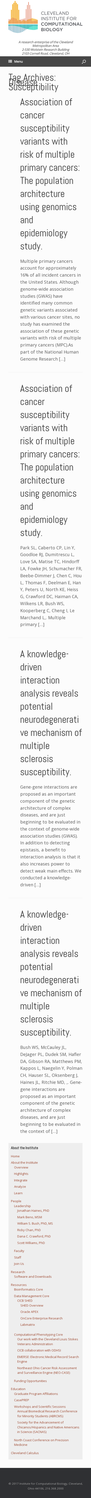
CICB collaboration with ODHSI (39, 1350)
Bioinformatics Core (28, 1289)
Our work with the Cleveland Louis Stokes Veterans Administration (47, 1341)
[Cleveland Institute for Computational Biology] (45, 17)
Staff (17, 1257)
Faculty (19, 1251)
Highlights (21, 1173)
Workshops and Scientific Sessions (40, 1406)
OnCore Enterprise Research (41, 1318)
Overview (21, 1167)
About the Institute (24, 1162)
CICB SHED (25, 1300)
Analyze (20, 1186)
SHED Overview (31, 1305)
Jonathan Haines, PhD (33, 1210)
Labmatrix (27, 1324)
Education (18, 1389)
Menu (18, 61)
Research (18, 1272)
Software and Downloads (33, 1276)
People (16, 1201)
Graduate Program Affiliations (36, 1393)
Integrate (20, 1180)
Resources (19, 1285)
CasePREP (21, 1400)
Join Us (19, 1263)
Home (15, 1156)
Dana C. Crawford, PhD (34, 1236)
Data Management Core (31, 1296)
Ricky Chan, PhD (29, 1230)
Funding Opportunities (30, 1381)
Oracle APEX (29, 1311)
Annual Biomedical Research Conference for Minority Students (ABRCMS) (47, 1413)
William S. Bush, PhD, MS (35, 1223)
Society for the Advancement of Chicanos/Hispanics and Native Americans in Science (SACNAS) (48, 1427)
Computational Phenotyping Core (38, 1334)
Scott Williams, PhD (31, 1243)
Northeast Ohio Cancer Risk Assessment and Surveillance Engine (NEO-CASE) (47, 1370)
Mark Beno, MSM (29, 1217)
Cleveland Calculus (25, 1453)
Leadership (22, 1206)
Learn (18, 1193)
